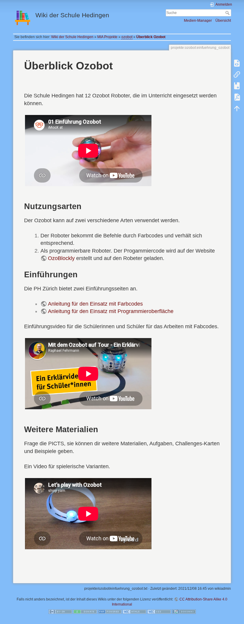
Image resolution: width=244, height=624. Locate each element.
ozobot (126, 37)
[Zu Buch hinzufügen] (237, 85)
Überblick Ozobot (150, 37)
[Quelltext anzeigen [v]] (237, 63)
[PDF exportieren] (237, 97)
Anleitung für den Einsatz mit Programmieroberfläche (110, 311)
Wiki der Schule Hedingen (72, 37)
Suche (228, 13)
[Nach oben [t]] (237, 108)
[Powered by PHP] (110, 611)
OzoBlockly (61, 258)
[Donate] (85, 611)
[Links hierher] (237, 74)
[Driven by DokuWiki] (184, 611)
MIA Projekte (107, 37)
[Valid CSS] (159, 611)
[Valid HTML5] (134, 611)
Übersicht (223, 20)
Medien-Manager (198, 20)
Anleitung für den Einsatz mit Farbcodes (95, 304)
